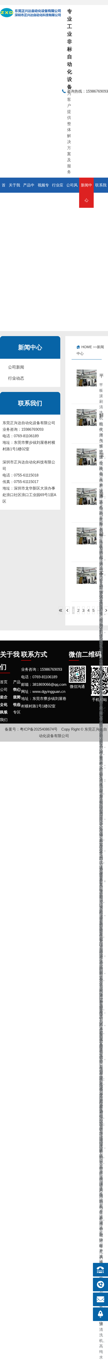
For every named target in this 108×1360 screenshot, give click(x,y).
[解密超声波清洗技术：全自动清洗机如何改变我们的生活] (87, 423)
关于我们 (14, 192)
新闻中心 (86, 192)
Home (86, 347)
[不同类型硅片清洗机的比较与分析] (87, 581)
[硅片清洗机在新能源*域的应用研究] (87, 542)
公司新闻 (16, 367)
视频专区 (43, 192)
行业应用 (57, 192)
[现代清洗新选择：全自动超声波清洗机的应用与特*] (87, 463)
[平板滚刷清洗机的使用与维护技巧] (87, 384)
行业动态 (16, 378)
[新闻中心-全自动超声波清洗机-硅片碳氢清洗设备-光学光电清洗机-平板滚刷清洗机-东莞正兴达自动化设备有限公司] (31, 91)
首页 (4, 192)
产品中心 (28, 192)
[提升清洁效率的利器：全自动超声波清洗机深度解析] (87, 502)
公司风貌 (72, 192)
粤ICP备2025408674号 (39, 729)
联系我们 (100, 192)
